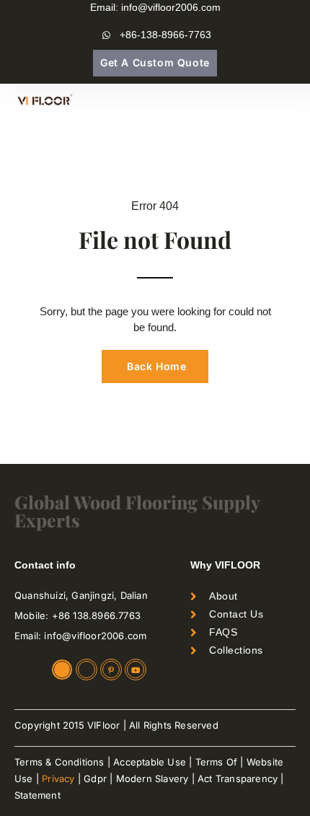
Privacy (58, 778)
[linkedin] (62, 669)
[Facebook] (86, 669)
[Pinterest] (111, 669)
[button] (285, 102)
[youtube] (135, 669)
